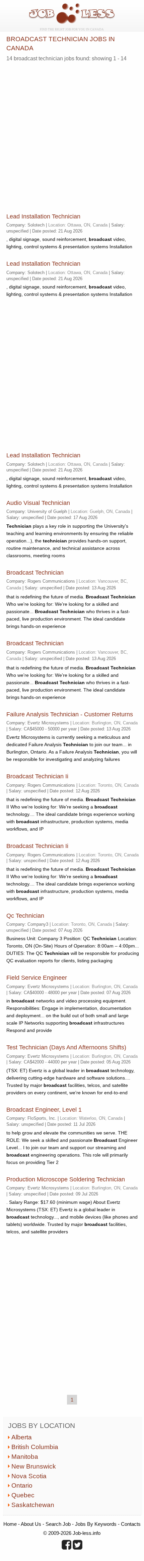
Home (10, 1524)
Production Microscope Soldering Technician (65, 1179)
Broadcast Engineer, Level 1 (44, 1109)
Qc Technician (25, 915)
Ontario (21, 1485)
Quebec (22, 1495)
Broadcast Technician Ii (37, 776)
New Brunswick (33, 1466)
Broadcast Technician (35, 572)
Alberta (21, 1437)
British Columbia (34, 1446)
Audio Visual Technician (38, 503)
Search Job (58, 1524)
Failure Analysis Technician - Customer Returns (69, 714)
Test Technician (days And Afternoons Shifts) (66, 1047)
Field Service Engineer (36, 977)
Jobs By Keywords (96, 1524)
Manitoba (24, 1456)
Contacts (131, 1524)
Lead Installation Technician (43, 216)
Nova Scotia (29, 1476)
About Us (31, 1524)
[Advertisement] (72, 136)
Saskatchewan (32, 1504)
